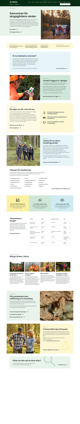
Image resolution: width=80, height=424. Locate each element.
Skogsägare (17, 4)
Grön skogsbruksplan (43, 178)
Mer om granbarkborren (16, 317)
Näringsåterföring (28, 182)
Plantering (41, 182)
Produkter (11, 4)
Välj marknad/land (67, 2)
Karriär (33, 2)
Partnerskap (49, 2)
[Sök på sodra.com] (69, 4)
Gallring (26, 178)
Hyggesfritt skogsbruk (15, 180)
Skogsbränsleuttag (28, 184)
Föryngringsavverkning (15, 178)
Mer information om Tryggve (51, 96)
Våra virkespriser (14, 128)
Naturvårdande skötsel (15, 182)
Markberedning (42, 180)
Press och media (37, 2)
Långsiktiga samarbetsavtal (30, 180)
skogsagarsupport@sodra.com (53, 340)
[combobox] (65, 4)
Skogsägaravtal (14, 186)
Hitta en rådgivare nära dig (50, 350)
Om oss (29, 2)
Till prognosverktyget (15, 314)
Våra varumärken (54, 2)
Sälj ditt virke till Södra (16, 125)
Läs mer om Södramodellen (50, 162)
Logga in (61, 2)
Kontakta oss (45, 2)
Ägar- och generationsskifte (16, 188)
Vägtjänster (41, 186)
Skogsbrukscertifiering (43, 184)
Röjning (12, 184)
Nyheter (41, 2)
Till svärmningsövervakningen (18, 311)
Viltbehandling (27, 186)
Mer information (61, 68)
